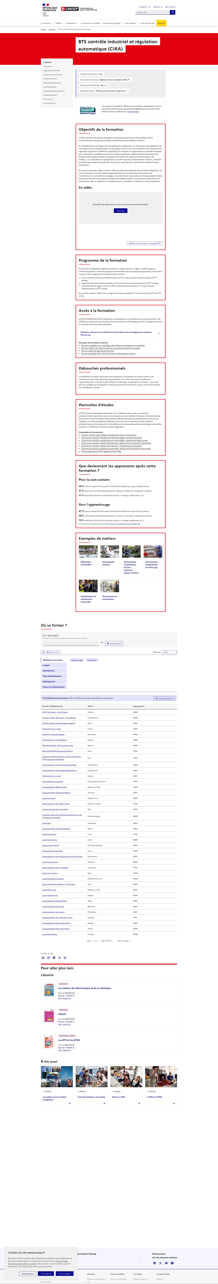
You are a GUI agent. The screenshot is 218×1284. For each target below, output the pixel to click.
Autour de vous (115, 643)
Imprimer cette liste (165, 698)
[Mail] (48, 957)
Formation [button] (46, 23)
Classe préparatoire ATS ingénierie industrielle (101, 451)
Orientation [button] (71, 23)
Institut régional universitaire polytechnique (59, 765)
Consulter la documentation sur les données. (123, 524)
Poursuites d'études (50, 87)
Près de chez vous (148, 23)
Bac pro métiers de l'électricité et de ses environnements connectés (110, 348)
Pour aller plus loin (50, 103)
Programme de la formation (53, 74)
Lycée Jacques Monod (50, 845)
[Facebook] (65, 957)
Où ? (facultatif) (50, 635)
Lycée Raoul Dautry (49, 934)
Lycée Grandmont (49, 834)
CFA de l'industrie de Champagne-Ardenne (58, 723)
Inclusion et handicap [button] (111, 23)
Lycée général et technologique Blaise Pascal (59, 770)
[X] (59, 957)
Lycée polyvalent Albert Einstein (54, 787)
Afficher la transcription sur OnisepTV (143, 243)
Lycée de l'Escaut (48, 798)
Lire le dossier (132, 111)
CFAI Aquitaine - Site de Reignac (54, 740)
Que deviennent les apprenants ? (54, 91)
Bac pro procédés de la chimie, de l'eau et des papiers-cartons (108, 353)
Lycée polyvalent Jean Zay (52, 851)
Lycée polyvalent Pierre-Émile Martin (56, 923)
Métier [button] (58, 23)
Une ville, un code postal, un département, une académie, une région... (65, 638)
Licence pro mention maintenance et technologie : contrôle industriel (111, 437)
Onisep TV (144, 7)
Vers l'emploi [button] (131, 23)
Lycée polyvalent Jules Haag (53, 906)
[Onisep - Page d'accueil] (70, 9)
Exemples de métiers (50, 95)
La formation (48, 66)
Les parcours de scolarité (118, 1279)
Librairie (156, 7)
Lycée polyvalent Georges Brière (54, 901)
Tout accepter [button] (64, 1273)
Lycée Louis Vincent (50, 873)
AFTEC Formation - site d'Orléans (55, 712)
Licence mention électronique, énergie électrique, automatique (108, 435)
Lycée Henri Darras (49, 840)
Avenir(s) (161, 23)
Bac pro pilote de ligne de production (97, 350)
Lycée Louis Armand (50, 862)
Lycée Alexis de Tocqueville (52, 781)
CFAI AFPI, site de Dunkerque (53, 734)
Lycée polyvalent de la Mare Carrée (56, 804)
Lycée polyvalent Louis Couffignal (55, 867)
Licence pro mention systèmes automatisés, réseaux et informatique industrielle (116, 448)
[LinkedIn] (54, 957)
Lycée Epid (46, 823)
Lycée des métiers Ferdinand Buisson (56, 829)
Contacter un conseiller (91, 23)
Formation (52, 29)
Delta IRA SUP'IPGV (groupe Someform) (57, 751)
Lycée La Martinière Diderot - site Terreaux (58, 884)
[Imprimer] (43, 957)
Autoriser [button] (121, 210)
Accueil (43, 29)
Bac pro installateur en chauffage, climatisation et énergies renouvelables (113, 345)
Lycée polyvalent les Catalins (53, 912)
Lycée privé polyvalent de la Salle (55, 809)
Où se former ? (48, 99)
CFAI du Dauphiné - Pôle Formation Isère (57, 745)
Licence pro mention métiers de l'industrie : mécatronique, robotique (111, 445)
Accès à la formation (50, 79)
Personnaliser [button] (27, 1273)
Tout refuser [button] (46, 1273)
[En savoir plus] (129, 79)
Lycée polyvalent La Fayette (53, 879)
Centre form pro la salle (51, 729)
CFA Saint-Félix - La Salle (51, 776)
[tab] (54, 660)
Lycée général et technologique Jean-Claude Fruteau (62, 856)
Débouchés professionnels (52, 83)
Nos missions (170, 7)
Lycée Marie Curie (49, 890)
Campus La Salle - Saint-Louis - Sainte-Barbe (59, 718)
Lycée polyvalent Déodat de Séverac (56, 792)
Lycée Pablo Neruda (50, 895)
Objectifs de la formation (52, 70)
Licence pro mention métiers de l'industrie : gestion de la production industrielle (116, 443)
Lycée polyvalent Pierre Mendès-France (57, 917)
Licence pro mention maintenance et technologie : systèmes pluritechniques (114, 440)
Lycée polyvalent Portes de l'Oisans (55, 928)
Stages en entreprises (140, 1279)
